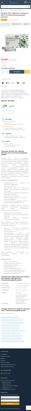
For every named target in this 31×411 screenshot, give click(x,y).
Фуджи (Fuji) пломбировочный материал (11, 338)
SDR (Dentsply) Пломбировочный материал (12, 320)
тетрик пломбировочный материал (10, 317)
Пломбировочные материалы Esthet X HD (12, 335)
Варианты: (3, 62)
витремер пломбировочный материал (11, 325)
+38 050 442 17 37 (6, 384)
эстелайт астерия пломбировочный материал (13, 322)
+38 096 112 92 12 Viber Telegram (10, 385)
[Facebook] (2, 373)
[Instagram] (7, 373)
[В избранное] (26, 72)
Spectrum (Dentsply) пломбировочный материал (13, 330)
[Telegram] (9, 373)
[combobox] (15, 65)
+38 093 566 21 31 (6, 387)
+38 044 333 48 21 (6, 382)
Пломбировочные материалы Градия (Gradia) (13, 341)
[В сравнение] (28, 72)
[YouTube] (4, 373)
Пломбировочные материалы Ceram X (11, 333)
